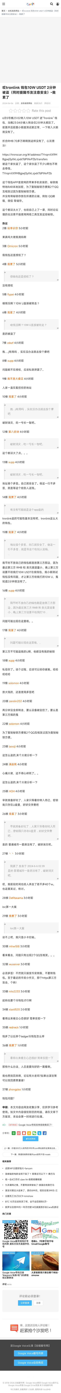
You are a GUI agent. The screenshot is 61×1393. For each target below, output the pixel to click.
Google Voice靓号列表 (30, 1353)
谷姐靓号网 (30, 4)
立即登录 (24, 1302)
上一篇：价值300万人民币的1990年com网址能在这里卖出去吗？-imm (31, 1148)
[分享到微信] (34, 1133)
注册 (38, 1302)
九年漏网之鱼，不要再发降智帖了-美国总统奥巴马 (29, 1184)
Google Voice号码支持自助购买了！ (35, 1124)
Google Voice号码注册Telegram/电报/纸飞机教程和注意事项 (15, 1275)
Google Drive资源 (31, 1385)
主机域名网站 (13, 10)
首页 (3, 10)
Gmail (34, 1221)
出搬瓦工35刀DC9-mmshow (19, 1196)
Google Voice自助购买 (30, 1362)
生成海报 (32, 1138)
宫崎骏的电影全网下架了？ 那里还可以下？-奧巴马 (30, 1173)
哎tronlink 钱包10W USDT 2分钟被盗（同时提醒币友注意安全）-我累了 (29, 92)
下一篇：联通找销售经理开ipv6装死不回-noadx (30, 1154)
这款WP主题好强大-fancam (18, 1168)
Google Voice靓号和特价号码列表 (15, 1244)
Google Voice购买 (33, 1382)
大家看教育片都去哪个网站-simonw (44, 1274)
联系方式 (30, 1377)
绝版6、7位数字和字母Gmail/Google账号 (42, 1242)
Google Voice (9, 1221)
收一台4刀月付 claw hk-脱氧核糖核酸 (23, 1179)
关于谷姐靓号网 (46, 1385)
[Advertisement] (30, 49)
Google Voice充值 (15, 1385)
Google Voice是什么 (49, 1382)
